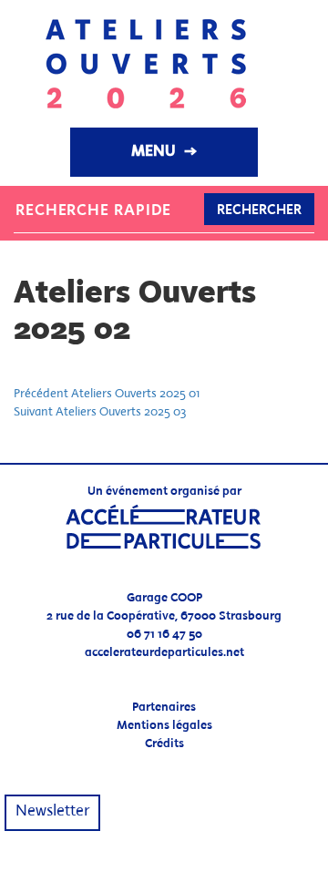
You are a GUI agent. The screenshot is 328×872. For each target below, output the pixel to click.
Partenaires (164, 707)
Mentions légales (164, 726)
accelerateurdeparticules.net (164, 653)
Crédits (164, 744)
